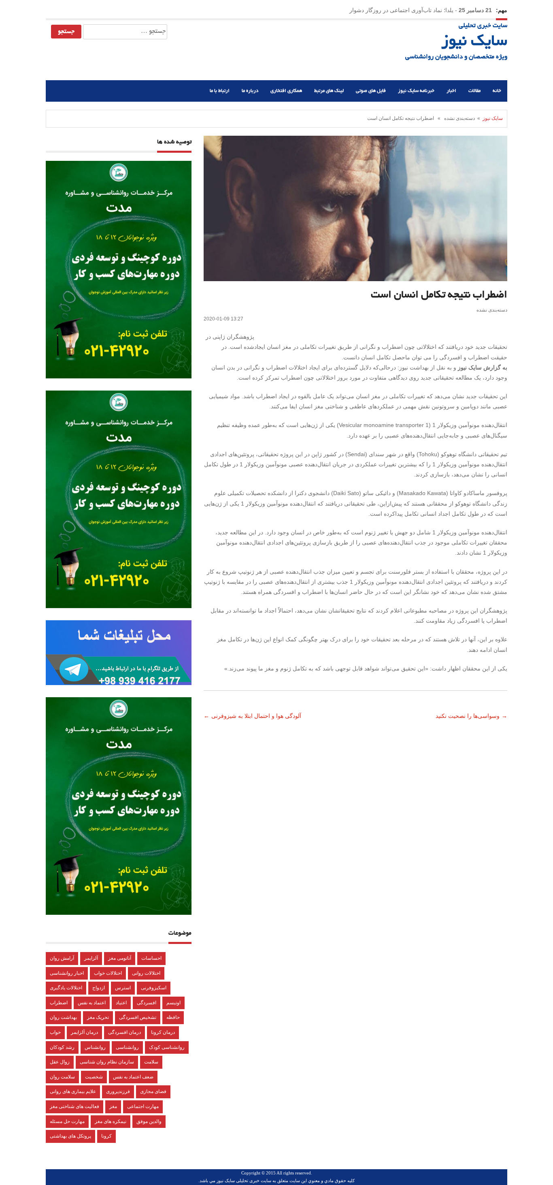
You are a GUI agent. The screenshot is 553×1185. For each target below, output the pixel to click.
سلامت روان (62, 1077)
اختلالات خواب (108, 973)
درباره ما (250, 91)
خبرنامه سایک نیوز (416, 91)
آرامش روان (62, 958)
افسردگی (146, 1003)
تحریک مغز (98, 1017)
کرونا (106, 1136)
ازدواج (98, 988)
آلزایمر (91, 958)
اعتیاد (121, 1003)
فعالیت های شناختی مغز (74, 1106)
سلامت (151, 1062)
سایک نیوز (474, 42)
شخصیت (94, 1077)
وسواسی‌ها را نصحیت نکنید (467, 716)
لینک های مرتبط (329, 91)
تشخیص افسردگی (137, 1017)
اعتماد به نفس (92, 1003)
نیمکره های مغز (110, 1121)
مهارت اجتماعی (143, 1106)
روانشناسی (127, 1047)
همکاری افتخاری (286, 91)
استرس (123, 988)
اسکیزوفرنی (153, 988)
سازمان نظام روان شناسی (107, 1062)
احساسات (151, 958)
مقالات (474, 91)
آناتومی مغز (119, 958)
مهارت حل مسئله (67, 1121)
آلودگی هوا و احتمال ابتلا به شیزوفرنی (257, 716)
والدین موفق (149, 1121)
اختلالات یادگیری (66, 988)
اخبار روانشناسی (67, 973)
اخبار (451, 91)
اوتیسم (173, 1003)
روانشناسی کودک (167, 1047)
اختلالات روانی (146, 973)
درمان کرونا (163, 1032)
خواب (55, 1032)
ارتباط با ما (220, 91)
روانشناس (95, 1047)
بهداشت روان (63, 1017)
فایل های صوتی (371, 91)
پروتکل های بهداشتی (70, 1136)
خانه (497, 91)
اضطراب (59, 1003)
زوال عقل (60, 1062)
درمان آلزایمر (84, 1032)
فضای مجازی (153, 1091)
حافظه (173, 1017)
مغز (113, 1106)
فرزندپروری (118, 1091)
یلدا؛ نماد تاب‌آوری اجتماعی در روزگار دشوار (401, 10)
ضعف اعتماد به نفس (133, 1077)
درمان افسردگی (124, 1032)
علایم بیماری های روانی (73, 1091)
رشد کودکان (62, 1047)
